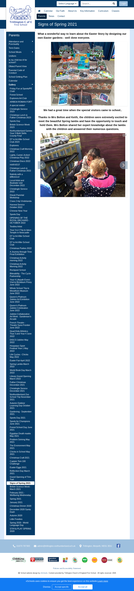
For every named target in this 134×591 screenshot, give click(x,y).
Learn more (102, 581)
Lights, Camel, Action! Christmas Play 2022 (20, 156)
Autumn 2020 (16, 515)
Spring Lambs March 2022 (19, 365)
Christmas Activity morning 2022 (18, 259)
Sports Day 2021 (17, 418)
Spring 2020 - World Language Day (19, 524)
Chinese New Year (18, 211)
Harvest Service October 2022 (17, 206)
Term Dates (14, 48)
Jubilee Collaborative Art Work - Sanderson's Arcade (20, 316)
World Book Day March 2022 (20, 371)
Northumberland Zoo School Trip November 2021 (20, 397)
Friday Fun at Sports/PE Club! (21, 89)
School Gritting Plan (18, 77)
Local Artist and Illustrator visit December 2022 (17, 183)
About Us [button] (72, 11)
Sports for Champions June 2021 (20, 422)
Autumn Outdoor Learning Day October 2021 (20, 405)
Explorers (14, 145)
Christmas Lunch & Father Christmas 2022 (20, 169)
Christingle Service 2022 (18, 190)
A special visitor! (17, 105)
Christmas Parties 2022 (21, 248)
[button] (42, 165)
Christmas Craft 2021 (19, 458)
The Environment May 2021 (20, 446)
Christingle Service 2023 (18, 110)
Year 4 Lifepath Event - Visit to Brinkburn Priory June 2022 (21, 282)
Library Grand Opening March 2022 (20, 377)
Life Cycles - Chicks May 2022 (19, 355)
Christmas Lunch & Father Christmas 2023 (20, 116)
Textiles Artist (16, 226)
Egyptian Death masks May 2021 (20, 434)
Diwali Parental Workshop (17, 196)
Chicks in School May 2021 (20, 453)
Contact (61, 16)
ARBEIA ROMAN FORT (21, 102)
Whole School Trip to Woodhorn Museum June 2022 (19, 290)
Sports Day (15, 121)
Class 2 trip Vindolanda (21, 201)
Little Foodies (16, 519)
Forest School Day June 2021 (21, 428)
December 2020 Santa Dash (20, 510)
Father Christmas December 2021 (18, 383)
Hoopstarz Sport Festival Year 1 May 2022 (19, 348)
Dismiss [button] (47, 587)
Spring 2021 (15, 499)
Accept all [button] (82, 587)
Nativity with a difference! (16, 175)
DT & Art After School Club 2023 (19, 140)
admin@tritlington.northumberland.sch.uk (56, 546)
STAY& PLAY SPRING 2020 (20, 530)
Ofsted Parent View (18, 66)
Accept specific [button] (62, 587)
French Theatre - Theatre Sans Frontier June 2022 (20, 325)
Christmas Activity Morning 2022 (18, 265)
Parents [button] (41, 16)
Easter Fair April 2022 (20, 360)
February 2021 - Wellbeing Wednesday (20, 494)
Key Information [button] (87, 11)
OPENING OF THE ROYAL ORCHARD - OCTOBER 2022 (19, 220)
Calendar (48, 11)
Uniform (12, 56)
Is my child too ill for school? (18, 61)
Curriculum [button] (103, 11)
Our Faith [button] (60, 11)
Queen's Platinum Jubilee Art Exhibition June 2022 (19, 299)
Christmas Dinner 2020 (20, 506)
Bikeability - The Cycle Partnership (20, 274)
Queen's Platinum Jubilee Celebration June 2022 (19, 308)
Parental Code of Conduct (16, 71)
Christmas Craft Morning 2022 (21, 150)
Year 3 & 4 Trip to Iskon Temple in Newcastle (20, 231)
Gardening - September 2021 (21, 413)
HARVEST (15, 165)
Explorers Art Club (18, 98)
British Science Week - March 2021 (20, 488)
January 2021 (16, 502)
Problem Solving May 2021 (20, 440)
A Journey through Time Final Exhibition (21, 253)
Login (123, 3)
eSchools (44, 573)
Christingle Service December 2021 (18, 389)
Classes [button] (115, 11)
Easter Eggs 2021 (18, 467)
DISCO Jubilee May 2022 (19, 341)
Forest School (16, 95)
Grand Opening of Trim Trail (20, 478)
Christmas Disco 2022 (20, 161)
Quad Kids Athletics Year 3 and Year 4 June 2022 (21, 333)
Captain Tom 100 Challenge (18, 462)
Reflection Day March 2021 (20, 472)
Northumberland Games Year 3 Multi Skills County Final (21, 133)
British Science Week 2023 (20, 126)
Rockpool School (18, 270)
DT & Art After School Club (19, 237)
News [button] (51, 16)
